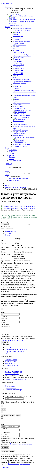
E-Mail (3, 424)
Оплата (11, 159)
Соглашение (5, 334)
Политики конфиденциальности (12, 340)
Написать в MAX (29, 19)
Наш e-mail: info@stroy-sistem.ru (16, 379)
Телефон (4, 316)
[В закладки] (29, 224)
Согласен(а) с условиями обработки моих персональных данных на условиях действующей (18, 338)
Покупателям (9, 155)
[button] (8, 164)
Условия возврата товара (13, 390)
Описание (8, 233)
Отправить (5, 342)
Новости (12, 151)
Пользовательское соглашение (15, 351)
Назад (3, 409)
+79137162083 (14, 14)
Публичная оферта (11, 353)
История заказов (10, 361)
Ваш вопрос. (5, 324)
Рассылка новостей (11, 365)
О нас (7, 148)
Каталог (7, 27)
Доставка (12, 157)
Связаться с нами (15, 160)
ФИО (3, 312)
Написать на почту (15, 25)
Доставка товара (10, 388)
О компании (13, 150)
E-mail (3, 320)
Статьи (11, 153)
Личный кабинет (11, 360)
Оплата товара (10, 386)
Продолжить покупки (8, 415)
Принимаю (5, 467)
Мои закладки (10, 363)
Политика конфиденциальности (16, 349)
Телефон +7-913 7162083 (13, 372)
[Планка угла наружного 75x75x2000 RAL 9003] (18, 206)
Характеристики (10, 231)
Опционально (5, 432)
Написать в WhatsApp (12, 374)
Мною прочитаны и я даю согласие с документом (16, 443)
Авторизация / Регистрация (18, 178)
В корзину (5, 224)
